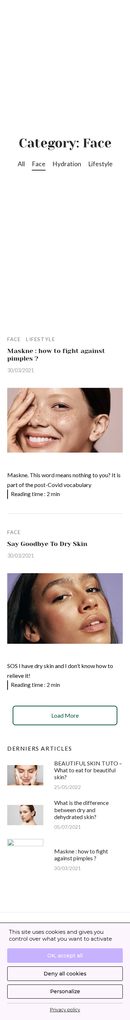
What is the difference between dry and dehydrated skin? (81, 809)
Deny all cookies (65, 973)
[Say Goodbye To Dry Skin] (65, 608)
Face (39, 164)
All (21, 164)
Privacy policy (65, 1009)
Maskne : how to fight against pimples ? (81, 854)
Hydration (66, 164)
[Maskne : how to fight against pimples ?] (65, 420)
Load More (65, 715)
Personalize (65, 991)
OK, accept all (65, 955)
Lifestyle (100, 164)
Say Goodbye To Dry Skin (47, 543)
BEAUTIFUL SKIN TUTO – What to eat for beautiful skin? (88, 770)
